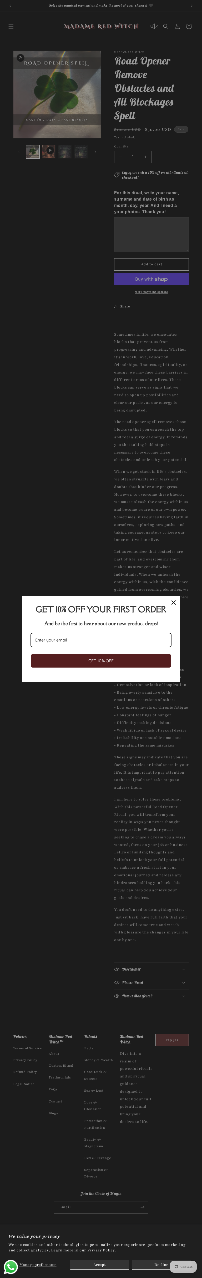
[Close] (173, 602)
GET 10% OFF (101, 660)
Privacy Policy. (101, 1250)
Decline (161, 1264)
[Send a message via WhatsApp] (11, 1267)
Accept (99, 1264)
